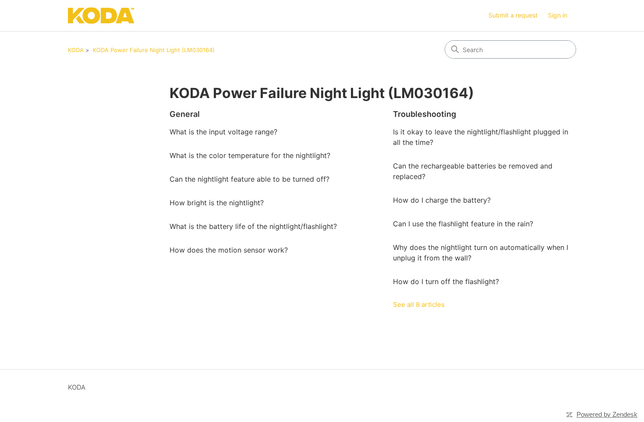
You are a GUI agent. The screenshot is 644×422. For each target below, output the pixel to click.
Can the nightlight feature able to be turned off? (249, 179)
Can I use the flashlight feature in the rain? (463, 223)
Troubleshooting (424, 114)
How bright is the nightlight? (217, 202)
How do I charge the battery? (442, 200)
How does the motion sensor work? (229, 250)
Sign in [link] (557, 15)
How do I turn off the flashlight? (446, 281)
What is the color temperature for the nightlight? (250, 155)
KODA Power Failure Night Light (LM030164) (154, 49)
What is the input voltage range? (223, 131)
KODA (76, 49)
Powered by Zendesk (607, 414)
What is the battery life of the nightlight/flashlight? (253, 226)
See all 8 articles (419, 304)
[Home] (101, 15)
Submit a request (513, 15)
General (185, 114)
